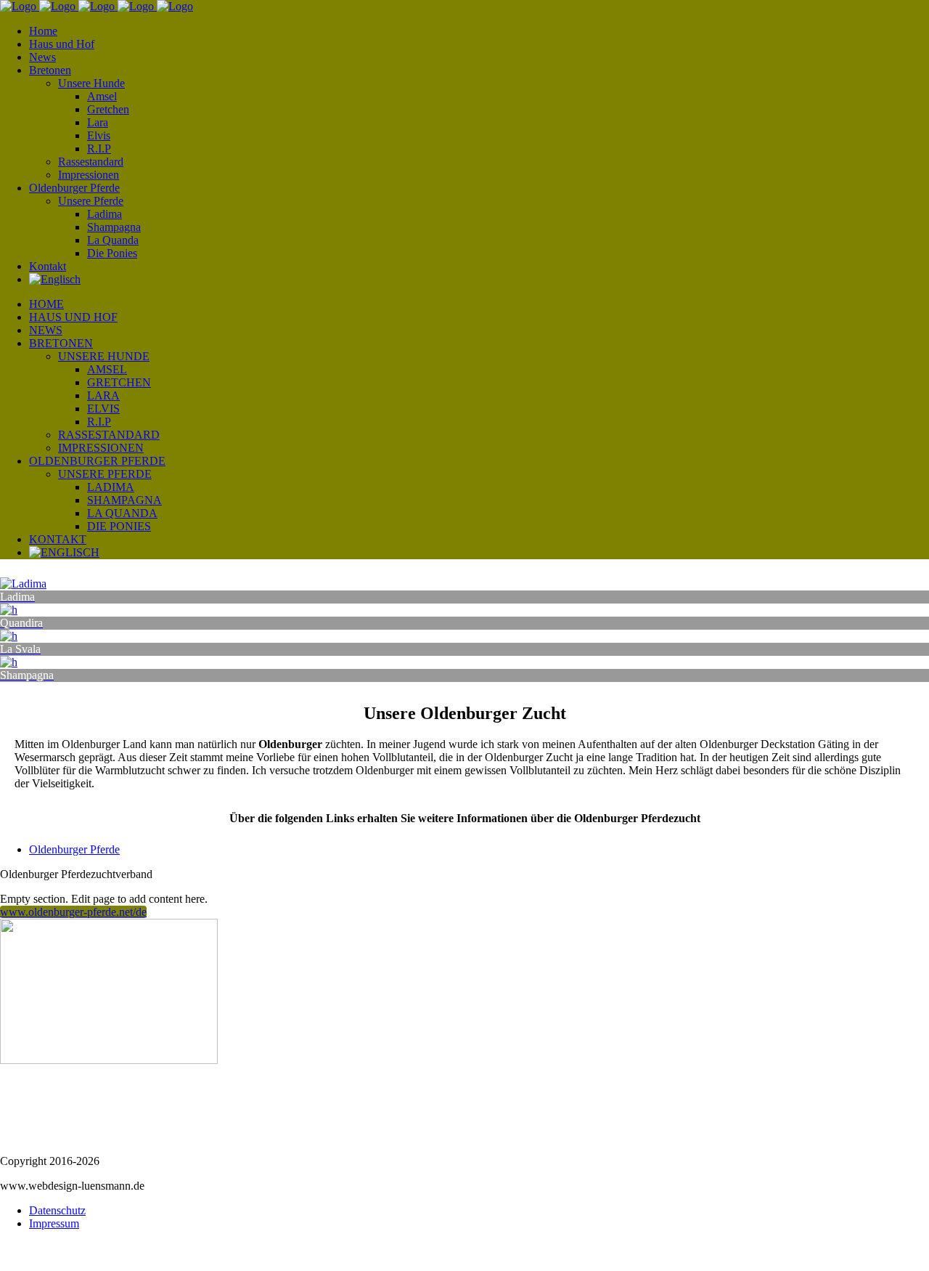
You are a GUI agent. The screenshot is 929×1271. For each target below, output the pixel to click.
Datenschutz (57, 1210)
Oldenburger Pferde (74, 849)
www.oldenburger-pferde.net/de (73, 912)
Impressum (54, 1223)
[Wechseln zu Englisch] (55, 279)
